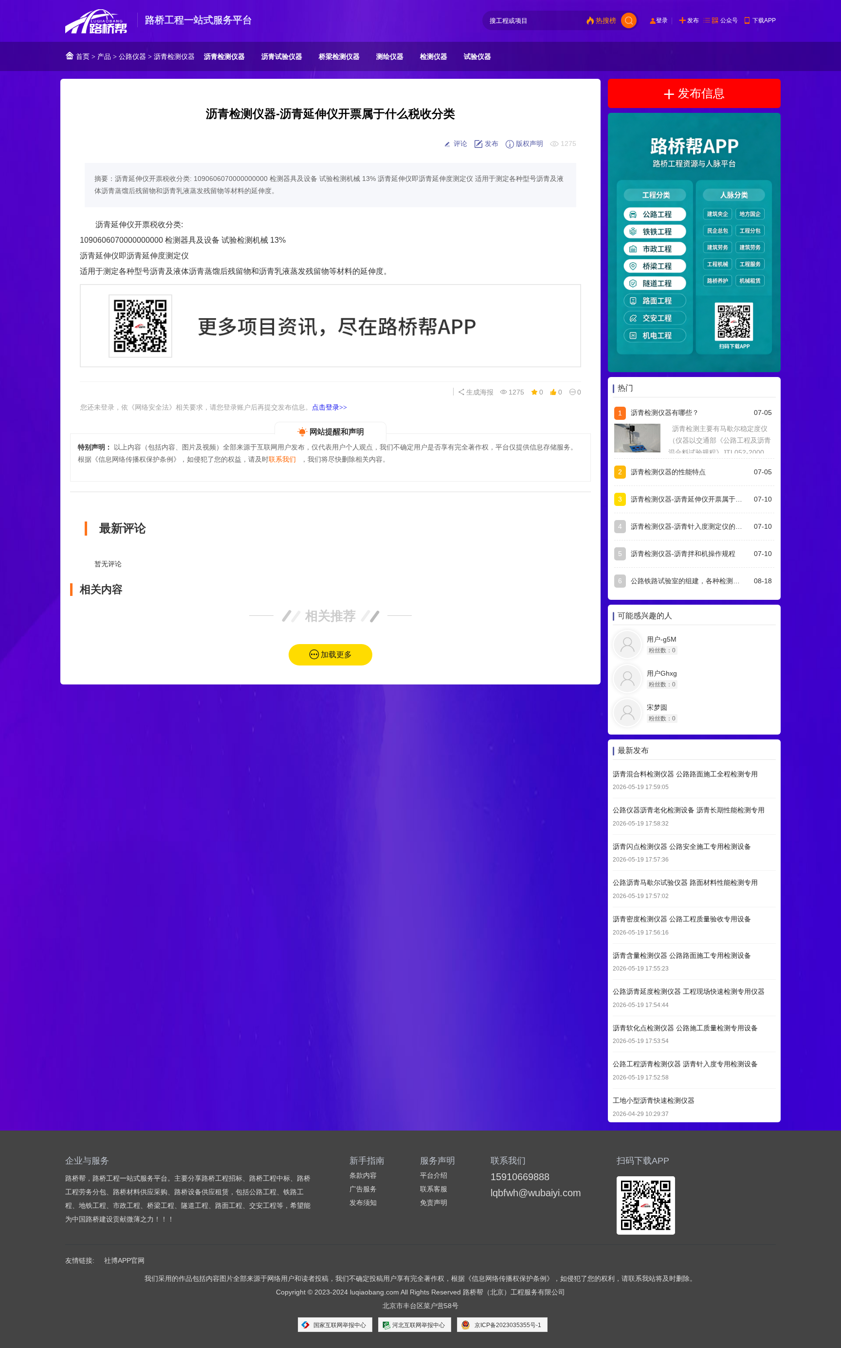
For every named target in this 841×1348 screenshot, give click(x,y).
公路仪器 (132, 56)
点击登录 (329, 407)
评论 (459, 143)
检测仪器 (433, 56)
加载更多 (336, 654)
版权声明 (528, 143)
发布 (693, 20)
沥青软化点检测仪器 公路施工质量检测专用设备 (685, 1028)
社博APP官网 (124, 1260)
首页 (82, 56)
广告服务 (363, 1189)
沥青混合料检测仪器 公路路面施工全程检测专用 (685, 774)
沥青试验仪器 (281, 56)
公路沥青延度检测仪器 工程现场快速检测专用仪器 (689, 992)
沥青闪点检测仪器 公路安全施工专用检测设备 (682, 846)
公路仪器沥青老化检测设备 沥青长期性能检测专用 (689, 810)
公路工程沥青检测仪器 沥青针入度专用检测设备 (685, 1064)
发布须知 (363, 1202)
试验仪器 (477, 56)
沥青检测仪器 (174, 56)
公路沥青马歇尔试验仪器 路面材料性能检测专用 (685, 883)
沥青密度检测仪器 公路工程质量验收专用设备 (682, 919)
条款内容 (363, 1175)
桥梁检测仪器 (339, 56)
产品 (104, 56)
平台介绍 (433, 1175)
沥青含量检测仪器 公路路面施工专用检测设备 (682, 955)
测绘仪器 (389, 56)
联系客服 (433, 1189)
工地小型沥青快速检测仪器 (654, 1100)
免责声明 (433, 1202)
